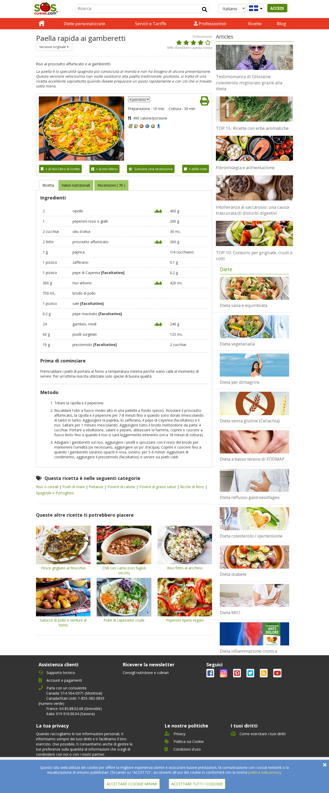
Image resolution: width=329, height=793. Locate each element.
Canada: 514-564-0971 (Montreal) (74, 693)
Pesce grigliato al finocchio (63, 568)
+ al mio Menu (107, 169)
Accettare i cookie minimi (132, 783)
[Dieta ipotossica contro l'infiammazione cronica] (254, 633)
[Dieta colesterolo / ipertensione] (254, 518)
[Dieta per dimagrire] (254, 365)
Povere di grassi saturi (158, 486)
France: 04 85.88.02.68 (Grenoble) (74, 708)
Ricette (255, 23)
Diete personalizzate (84, 23)
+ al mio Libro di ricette (62, 169)
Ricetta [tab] (48, 185)
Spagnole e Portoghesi (55, 492)
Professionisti (212, 23)
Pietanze (96, 486)
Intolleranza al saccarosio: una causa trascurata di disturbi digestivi (252, 210)
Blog (281, 23)
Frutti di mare (74, 486)
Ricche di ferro (192, 486)
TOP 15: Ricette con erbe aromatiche (252, 128)
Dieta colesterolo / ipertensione (251, 536)
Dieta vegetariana (237, 344)
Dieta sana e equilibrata (243, 305)
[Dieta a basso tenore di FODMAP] (254, 441)
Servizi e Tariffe (150, 23)
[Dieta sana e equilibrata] (254, 288)
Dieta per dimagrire (239, 382)
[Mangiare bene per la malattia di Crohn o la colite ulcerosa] (254, 595)
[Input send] (204, 9)
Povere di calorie (121, 486)
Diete (226, 269)
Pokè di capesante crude (124, 620)
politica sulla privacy (264, 772)
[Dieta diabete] (254, 557)
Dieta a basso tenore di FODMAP (252, 459)
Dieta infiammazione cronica (248, 651)
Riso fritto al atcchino (185, 568)
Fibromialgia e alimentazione (245, 167)
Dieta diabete (233, 574)
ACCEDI (277, 8)
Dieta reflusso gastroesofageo (250, 497)
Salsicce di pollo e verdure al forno (63, 622)
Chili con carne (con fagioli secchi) (124, 570)
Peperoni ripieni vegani (185, 620)
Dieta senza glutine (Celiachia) (250, 421)
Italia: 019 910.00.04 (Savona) (70, 713)
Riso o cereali (47, 486)
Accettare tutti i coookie (197, 783)
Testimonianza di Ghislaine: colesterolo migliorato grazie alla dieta (249, 83)
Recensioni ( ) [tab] (111, 185)
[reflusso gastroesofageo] (254, 480)
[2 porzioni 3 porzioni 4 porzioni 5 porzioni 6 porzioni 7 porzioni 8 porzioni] (139, 99)
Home (41, 23)
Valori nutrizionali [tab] (76, 185)
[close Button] (325, 765)
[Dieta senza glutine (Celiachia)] (254, 403)
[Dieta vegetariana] (254, 326)
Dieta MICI (230, 612)
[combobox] (54, 47)
